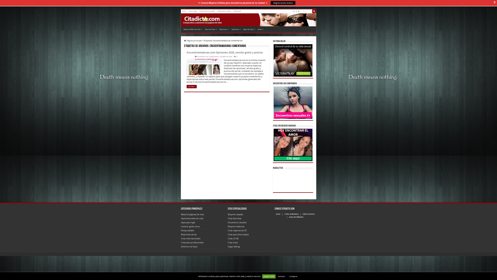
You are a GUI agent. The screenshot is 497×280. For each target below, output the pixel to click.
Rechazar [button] (281, 276)
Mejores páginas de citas (192, 214)
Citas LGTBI (233, 238)
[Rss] (294, 11)
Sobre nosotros (309, 214)
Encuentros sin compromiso (208, 56)
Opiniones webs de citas (192, 218)
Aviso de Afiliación (296, 217)
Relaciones (223, 29)
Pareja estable (187, 230)
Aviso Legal (193, 11)
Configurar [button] (293, 276)
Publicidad (237, 11)
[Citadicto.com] (202, 20)
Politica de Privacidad (207, 11)
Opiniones (235, 29)
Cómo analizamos (292, 214)
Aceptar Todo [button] (269, 276)
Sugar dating (234, 246)
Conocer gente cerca (190, 226)
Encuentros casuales (237, 222)
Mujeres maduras (236, 226)
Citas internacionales (190, 238)
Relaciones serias (189, 234)
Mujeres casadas (235, 214)
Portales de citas (226, 56)
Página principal (194, 40)
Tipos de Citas (210, 29)
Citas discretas (234, 218)
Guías (260, 29)
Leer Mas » (191, 87)
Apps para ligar (188, 222)
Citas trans (233, 242)
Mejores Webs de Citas (192, 29)
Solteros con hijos (189, 246)
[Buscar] (314, 11)
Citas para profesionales (192, 242)
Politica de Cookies (224, 11)
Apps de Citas (248, 29)
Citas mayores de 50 (237, 230)
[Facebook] (296, 11)
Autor (278, 214)
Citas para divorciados (238, 234)
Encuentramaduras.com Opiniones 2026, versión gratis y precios (225, 52)
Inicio (184, 11)
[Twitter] (299, 11)
